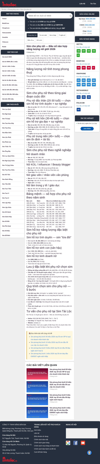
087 (78, 109)
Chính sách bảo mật (41, 439)
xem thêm (87, 128)
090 (78, 68)
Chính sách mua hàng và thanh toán (46, 446)
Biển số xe (31, 40)
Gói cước (39, 40)
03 (78, 55)
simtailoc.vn (36, 323)
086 (94, 51)
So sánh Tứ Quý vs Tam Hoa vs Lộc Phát (47, 327)
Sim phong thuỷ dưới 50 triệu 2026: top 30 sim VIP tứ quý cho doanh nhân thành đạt (60, 372)
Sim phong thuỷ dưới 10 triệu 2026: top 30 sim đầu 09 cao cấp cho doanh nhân (60, 384)
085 (89, 84)
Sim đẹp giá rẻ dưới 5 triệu (42, 263)
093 (84, 68)
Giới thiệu (37, 430)
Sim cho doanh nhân (41, 162)
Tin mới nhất (43, 35)
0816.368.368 (37, 318)
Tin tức (4, 9)
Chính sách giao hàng (41, 442)
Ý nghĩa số (62, 35)
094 (84, 80)
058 (89, 97)
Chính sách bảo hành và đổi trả (45, 449)
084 (84, 84)
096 (78, 51)
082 (94, 80)
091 (78, 80)
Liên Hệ (82, 3)
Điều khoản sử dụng (41, 436)
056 (84, 97)
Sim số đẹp (53, 35)
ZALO (89, 31)
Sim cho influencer (40, 172)
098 (89, 51)
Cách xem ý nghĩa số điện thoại (46, 325)
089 (89, 68)
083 (78, 84)
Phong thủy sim (13, 9)
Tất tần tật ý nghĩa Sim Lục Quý (87, 123)
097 (84, 51)
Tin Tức (93, 3)
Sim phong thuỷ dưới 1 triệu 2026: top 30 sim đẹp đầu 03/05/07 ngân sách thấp (60, 410)
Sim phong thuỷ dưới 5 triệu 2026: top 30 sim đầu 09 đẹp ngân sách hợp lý (60, 397)
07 (93, 68)
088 (94, 84)
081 (89, 80)
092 (78, 97)
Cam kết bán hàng (40, 452)
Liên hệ (36, 433)
